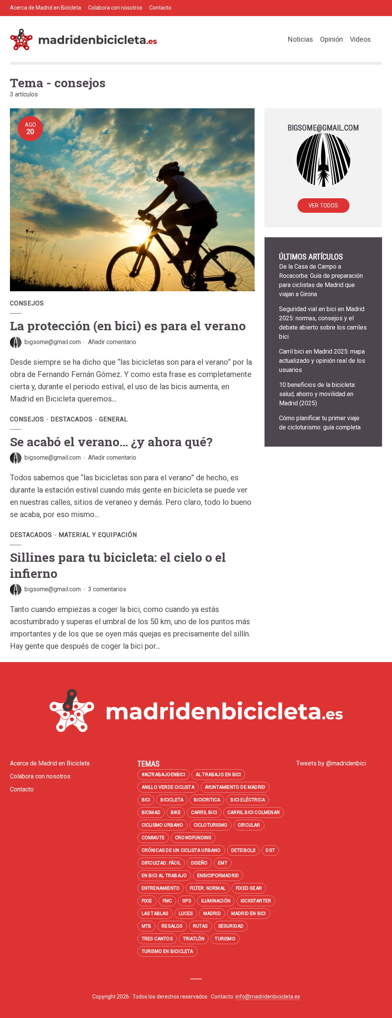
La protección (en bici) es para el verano (128, 325)
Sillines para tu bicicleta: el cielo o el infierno (118, 565)
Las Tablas (155, 913)
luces (186, 913)
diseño (199, 863)
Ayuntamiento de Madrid (235, 787)
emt (222, 863)
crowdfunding (193, 837)
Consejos (27, 303)
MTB (147, 926)
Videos (360, 39)
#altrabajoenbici (163, 774)
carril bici (204, 812)
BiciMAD (151, 812)
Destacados (72, 419)
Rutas (200, 926)
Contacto (160, 8)
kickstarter (256, 901)
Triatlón (194, 938)
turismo (225, 938)
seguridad (231, 926)
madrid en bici (248, 913)
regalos (172, 926)
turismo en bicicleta (167, 951)
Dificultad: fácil (161, 863)
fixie (147, 901)
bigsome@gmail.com (52, 342)
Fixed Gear (249, 888)
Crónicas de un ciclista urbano (181, 850)
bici (146, 800)
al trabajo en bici (218, 774)
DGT (270, 850)
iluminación (215, 901)
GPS (186, 901)
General (113, 419)
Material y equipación (98, 534)
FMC (167, 901)
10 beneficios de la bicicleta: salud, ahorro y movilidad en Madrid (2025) (317, 394)
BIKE (176, 812)
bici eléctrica (247, 800)
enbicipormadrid (218, 875)
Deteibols (243, 850)
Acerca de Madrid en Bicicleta (45, 8)
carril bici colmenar (253, 812)
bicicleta (171, 800)
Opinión (331, 39)
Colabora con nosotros (115, 8)
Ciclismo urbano (162, 825)
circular (249, 825)
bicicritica (207, 800)
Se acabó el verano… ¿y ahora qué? (111, 441)
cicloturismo (210, 825)
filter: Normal (207, 888)
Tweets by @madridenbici (331, 763)
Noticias (300, 39)
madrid (212, 913)
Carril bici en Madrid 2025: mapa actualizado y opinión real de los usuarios (322, 361)
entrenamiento (161, 888)
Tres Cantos (157, 938)
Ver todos (323, 205)
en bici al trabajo (164, 875)
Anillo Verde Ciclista (168, 787)
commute (153, 837)
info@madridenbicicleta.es (267, 997)
